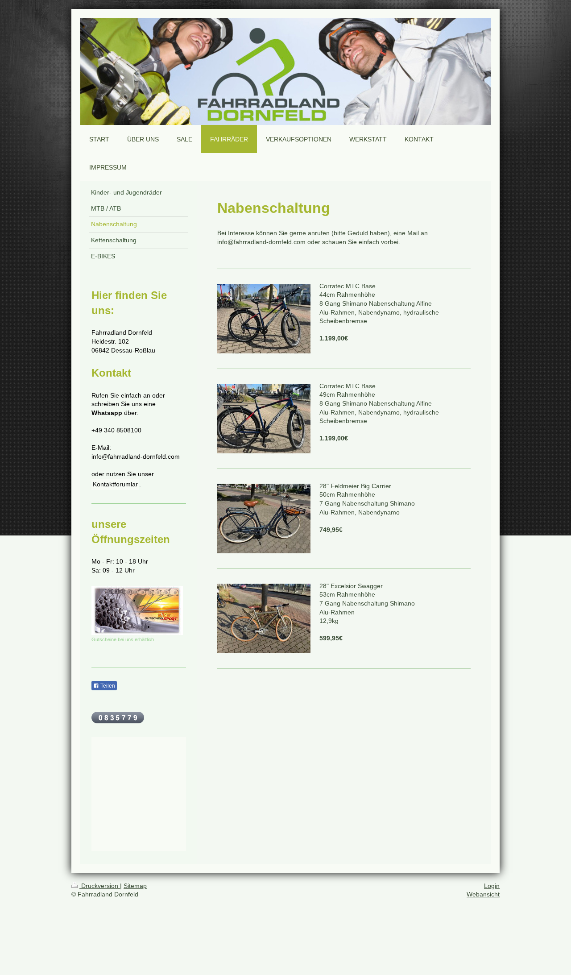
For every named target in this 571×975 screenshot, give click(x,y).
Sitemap (135, 885)
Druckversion (99, 885)
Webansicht (483, 894)
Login (492, 885)
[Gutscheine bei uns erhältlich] (137, 610)
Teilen (107, 686)
